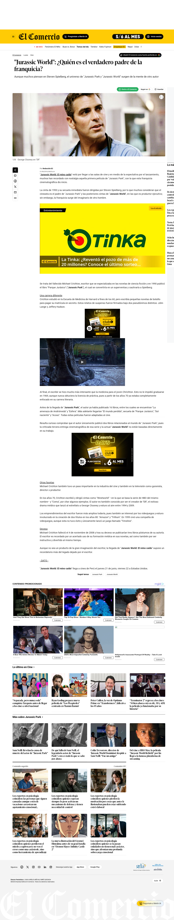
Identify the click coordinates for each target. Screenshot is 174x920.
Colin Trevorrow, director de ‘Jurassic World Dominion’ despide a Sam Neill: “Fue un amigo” (108, 753)
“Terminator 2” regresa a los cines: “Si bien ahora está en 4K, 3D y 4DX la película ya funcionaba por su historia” (147, 704)
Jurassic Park (97, 574)
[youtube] (39, 867)
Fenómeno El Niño (52, 47)
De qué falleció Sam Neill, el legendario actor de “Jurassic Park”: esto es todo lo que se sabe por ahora (68, 754)
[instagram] (33, 867)
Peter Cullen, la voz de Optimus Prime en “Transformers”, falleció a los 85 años (108, 703)
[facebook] (21, 867)
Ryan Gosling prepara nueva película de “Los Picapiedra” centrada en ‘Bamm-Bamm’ (66, 703)
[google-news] (50, 867)
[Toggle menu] (13, 36)
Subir (156, 881)
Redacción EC (48, 168)
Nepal (130, 47)
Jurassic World (112, 574)
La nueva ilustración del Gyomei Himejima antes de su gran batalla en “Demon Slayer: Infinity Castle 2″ (68, 845)
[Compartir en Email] (15, 192)
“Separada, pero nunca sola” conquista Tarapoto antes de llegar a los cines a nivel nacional (30, 703)
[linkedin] (45, 867)
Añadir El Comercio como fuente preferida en (140, 55)
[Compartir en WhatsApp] (15, 175)
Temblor (94, 47)
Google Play (95, 867)
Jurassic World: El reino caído (55, 174)
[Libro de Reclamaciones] (157, 867)
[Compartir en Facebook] (15, 181)
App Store (80, 867)
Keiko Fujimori (105, 47)
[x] (27, 867)
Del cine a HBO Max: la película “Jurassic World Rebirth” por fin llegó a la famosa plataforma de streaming (145, 754)
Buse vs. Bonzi (69, 47)
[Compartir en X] (15, 187)
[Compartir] (15, 170)
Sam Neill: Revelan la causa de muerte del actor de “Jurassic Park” (30, 752)
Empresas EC (119, 47)
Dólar (136, 47)
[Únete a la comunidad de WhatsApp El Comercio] (127, 89)
